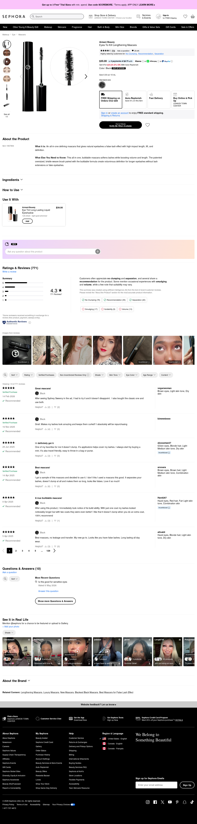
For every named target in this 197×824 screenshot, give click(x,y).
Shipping (72, 750)
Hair (90, 27)
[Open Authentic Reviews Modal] (29, 322)
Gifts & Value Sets (151, 27)
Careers (5, 746)
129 (48, 550)
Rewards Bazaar (43, 775)
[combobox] (57, 16)
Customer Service (76, 738)
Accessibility (74, 783)
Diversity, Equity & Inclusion (13, 775)
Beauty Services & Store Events (49, 763)
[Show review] (47, 350)
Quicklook (12, 221)
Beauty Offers (41, 771)
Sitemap (46, 804)
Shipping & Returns (110, 115)
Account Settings (43, 758)
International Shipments (79, 758)
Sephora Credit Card (44, 742)
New (5, 27)
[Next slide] (85, 76)
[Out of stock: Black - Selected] (102, 85)
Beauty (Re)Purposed (11, 783)
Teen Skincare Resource (79, 788)
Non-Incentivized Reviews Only (73, 375)
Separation (159, 53)
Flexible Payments (76, 779)
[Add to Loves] (147, 125)
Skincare (62, 27)
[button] (143, 61)
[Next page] (54, 550)
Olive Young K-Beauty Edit (25, 27)
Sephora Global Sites (11, 771)
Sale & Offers (187, 27)
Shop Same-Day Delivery (46, 788)
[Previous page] (3, 550)
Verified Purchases (46, 375)
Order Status (41, 750)
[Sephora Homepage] (14, 16)
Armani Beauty (107, 42)
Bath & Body (104, 27)
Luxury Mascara (51, 692)
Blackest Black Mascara (86, 692)
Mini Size (119, 27)
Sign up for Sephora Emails (150, 778)
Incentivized (22, 362)
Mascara (22, 34)
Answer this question (48, 591)
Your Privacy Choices (61, 804)
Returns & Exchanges (78, 742)
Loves (38, 779)
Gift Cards (171, 27)
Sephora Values (9, 750)
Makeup (48, 27)
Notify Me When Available (120, 125)
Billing (71, 754)
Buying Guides (75, 763)
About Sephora (8, 738)
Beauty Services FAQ (77, 767)
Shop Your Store (42, 783)
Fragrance (77, 27)
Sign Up (187, 785)
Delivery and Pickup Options (81, 746)
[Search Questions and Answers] (5, 579)
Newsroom (7, 742)
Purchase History (43, 754)
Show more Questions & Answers (55, 601)
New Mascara (67, 692)
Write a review (9, 271)
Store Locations (75, 775)
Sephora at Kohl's (76, 771)
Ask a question (123, 50)
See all (7, 115)
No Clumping (131, 53)
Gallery (39, 746)
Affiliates (6, 758)
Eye (13, 34)
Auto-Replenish (42, 767)
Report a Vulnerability (11, 788)
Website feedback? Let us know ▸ (98, 704)
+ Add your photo (10, 626)
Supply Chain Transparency (14, 754)
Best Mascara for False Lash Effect (116, 692)
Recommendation (145, 53)
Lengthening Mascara (31, 692)
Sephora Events (9, 763)
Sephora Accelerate (10, 779)
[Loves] (185, 16)
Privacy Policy (8, 804)
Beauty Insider (42, 738)
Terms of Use (22, 804)
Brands (133, 27)
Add (27, 221)
